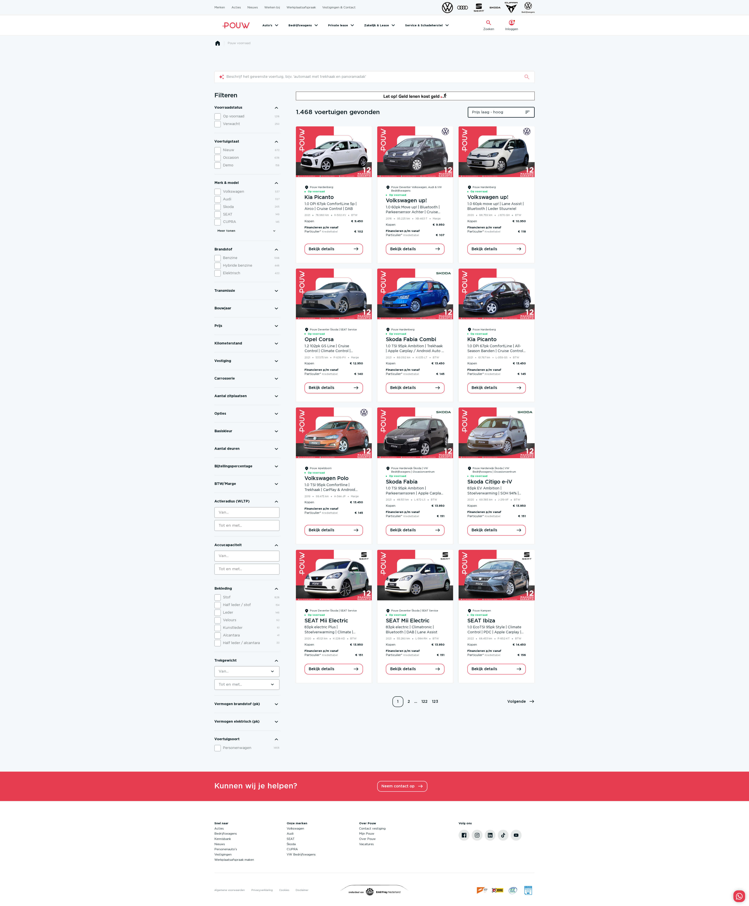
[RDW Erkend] (482, 890)
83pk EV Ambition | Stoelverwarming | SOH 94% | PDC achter (493, 493)
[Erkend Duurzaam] (512, 890)
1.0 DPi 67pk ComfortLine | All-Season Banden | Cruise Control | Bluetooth (496, 351)
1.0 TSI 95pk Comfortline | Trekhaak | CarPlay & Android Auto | (329, 490)
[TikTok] (503, 835)
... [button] (415, 702)
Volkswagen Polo (326, 478)
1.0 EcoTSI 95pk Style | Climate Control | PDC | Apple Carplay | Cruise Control (494, 632)
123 (435, 702)
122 (425, 702)
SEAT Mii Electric (326, 620)
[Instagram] (477, 835)
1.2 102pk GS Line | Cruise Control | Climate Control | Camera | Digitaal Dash (327, 351)
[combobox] (247, 512)
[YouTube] (516, 835)
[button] (521, 701)
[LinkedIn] (490, 835)
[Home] (236, 25)
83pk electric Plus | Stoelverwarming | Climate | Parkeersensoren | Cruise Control (333, 632)
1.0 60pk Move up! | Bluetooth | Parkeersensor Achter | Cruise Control (413, 212)
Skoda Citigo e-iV (489, 482)
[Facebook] (464, 835)
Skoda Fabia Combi (411, 339)
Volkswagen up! (406, 200)
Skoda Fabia (402, 482)
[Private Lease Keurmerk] (528, 890)
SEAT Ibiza (481, 620)
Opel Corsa (319, 339)
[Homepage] (217, 43)
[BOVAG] (497, 890)
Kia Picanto (319, 197)
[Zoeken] (527, 77)
